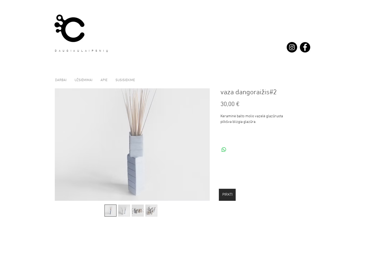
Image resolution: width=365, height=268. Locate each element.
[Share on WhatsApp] (224, 149)
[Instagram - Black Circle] (292, 47)
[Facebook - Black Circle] (305, 47)
